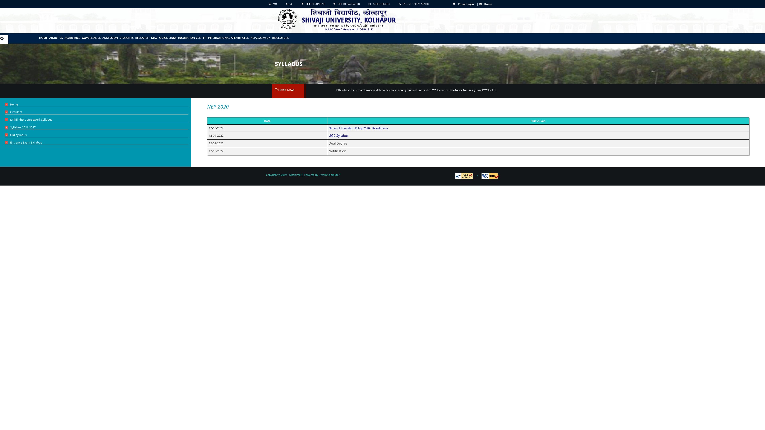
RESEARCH (142, 38)
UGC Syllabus (339, 135)
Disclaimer (295, 175)
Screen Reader (381, 3)
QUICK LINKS (168, 38)
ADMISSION (110, 38)
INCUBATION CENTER (192, 38)
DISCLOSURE (280, 38)
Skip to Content (315, 3)
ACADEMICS (72, 38)
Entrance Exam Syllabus (26, 142)
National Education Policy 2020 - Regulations (358, 128)
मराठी (274, 3)
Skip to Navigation (349, 3)
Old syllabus (18, 135)
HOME (43, 38)
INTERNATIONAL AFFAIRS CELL (228, 38)
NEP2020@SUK (260, 38)
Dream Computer (328, 175)
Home (488, 4)
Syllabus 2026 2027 (23, 127)
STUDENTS (127, 38)
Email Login (465, 4)
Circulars (16, 112)
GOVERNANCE (91, 38)
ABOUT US (56, 38)
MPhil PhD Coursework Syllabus (31, 119)
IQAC (154, 38)
